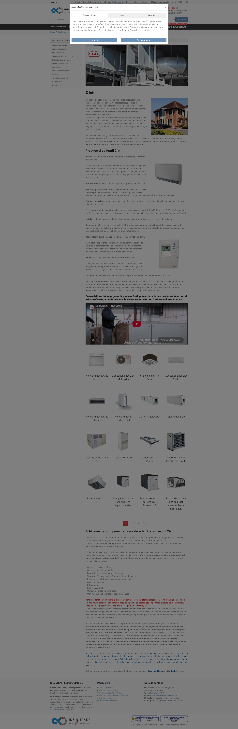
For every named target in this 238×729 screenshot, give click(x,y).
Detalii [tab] (122, 15)
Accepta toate (143, 40)
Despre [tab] (151, 15)
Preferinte (94, 40)
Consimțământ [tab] (90, 15)
